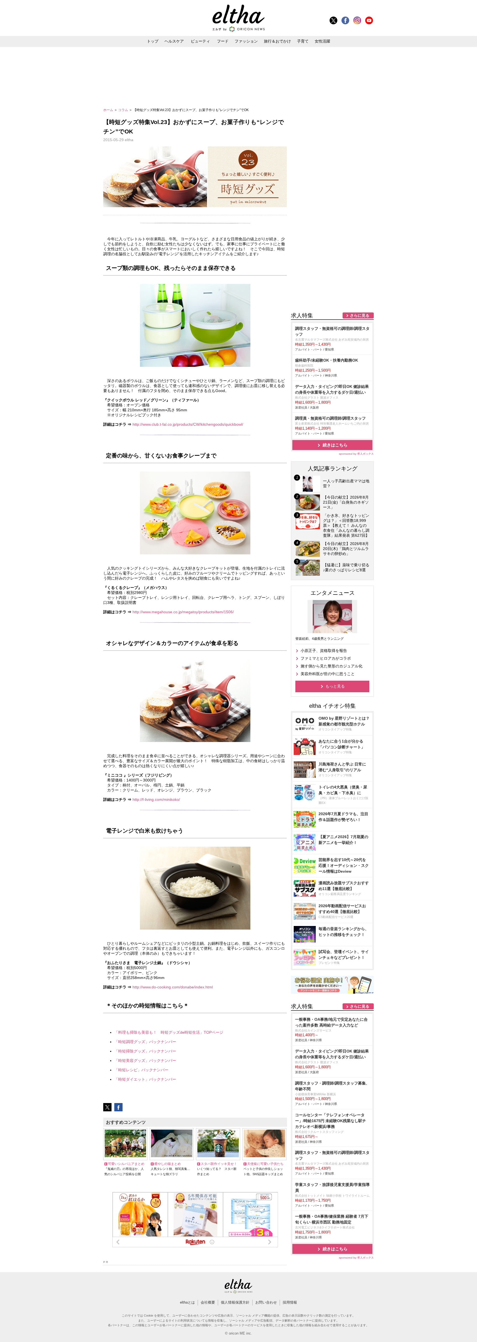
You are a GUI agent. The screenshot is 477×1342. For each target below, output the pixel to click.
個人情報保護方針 (235, 1302)
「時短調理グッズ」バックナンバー (145, 1042)
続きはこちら (335, 445)
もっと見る (335, 686)
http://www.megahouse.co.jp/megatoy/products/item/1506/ (183, 612)
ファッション (246, 41)
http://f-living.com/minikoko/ (156, 799)
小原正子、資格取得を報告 (324, 650)
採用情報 (290, 1302)
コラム (123, 110)
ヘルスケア (174, 41)
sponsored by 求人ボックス (356, 453)
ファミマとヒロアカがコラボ (326, 658)
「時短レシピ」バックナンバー (141, 1070)
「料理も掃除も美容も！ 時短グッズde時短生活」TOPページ (168, 1032)
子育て (303, 41)
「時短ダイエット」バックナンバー (145, 1079)
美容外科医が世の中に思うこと (328, 674)
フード (223, 41)
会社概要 (208, 1302)
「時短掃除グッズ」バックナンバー (145, 1051)
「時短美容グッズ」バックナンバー (145, 1060)
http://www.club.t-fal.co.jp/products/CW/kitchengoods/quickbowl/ (187, 424)
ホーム (108, 110)
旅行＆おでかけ (277, 41)
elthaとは (187, 1302)
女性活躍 (322, 41)
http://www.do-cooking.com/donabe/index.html (172, 987)
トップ (152, 41)
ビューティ (200, 41)
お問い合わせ (266, 1302)
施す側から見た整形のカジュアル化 (331, 666)
